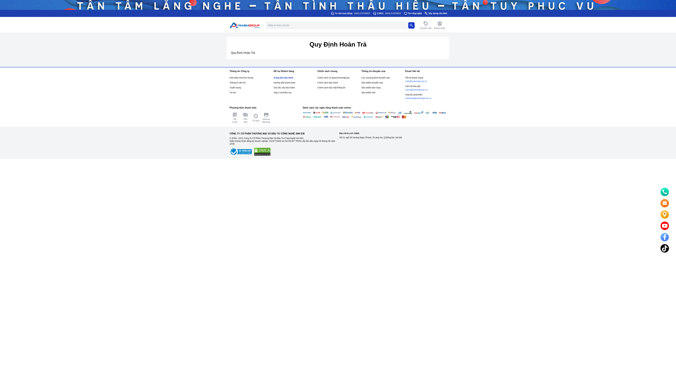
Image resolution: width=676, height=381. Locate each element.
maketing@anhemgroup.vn (418, 98)
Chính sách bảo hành (327, 82)
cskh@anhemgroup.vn (416, 81)
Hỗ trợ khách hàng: (414, 78)
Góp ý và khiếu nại (282, 92)
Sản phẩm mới (368, 92)
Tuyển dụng (235, 87)
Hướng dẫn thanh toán (284, 82)
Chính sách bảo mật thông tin (331, 87)
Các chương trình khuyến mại (375, 78)
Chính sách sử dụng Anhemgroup (333, 78)
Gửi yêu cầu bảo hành (284, 87)
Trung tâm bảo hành (283, 78)
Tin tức (233, 92)
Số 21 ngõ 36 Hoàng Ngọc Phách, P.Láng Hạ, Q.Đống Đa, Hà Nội (370, 137)
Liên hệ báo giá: (413, 86)
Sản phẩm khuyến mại (372, 82)
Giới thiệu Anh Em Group (241, 78)
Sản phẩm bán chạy (371, 87)
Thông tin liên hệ (238, 82)
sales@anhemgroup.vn (416, 90)
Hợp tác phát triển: (414, 94)
